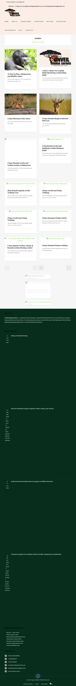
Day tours (49, 21)
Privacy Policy (44, 684)
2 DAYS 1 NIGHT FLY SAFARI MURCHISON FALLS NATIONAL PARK (54, 73)
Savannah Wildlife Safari (13, 645)
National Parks (26, 21)
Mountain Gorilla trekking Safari (15, 641)
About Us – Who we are (12, 632)
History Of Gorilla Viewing (19, 336)
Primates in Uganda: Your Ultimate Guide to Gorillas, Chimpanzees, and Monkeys (36, 554)
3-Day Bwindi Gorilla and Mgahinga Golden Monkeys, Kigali (53, 148)
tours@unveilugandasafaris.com (16, 665)
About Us (14, 21)
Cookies (37, 684)
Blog (20, 30)
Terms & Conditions (28, 684)
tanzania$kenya (10, 30)
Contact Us (29, 30)
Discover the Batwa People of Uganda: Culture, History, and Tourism (32, 408)
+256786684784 (12, 658)
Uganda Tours (38, 21)
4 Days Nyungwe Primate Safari (54, 218)
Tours (37, 42)
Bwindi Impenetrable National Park (15, 636)
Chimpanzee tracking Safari (13, 639)
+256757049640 (12, 662)
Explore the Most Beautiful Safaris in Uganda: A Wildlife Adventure (32, 481)
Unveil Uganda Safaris (14, 671)
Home (6, 21)
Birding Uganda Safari (12, 634)
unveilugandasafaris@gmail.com (17, 668)
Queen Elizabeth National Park (14, 643)
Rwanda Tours (61, 21)
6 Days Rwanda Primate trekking (55, 245)
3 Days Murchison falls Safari (18, 119)
